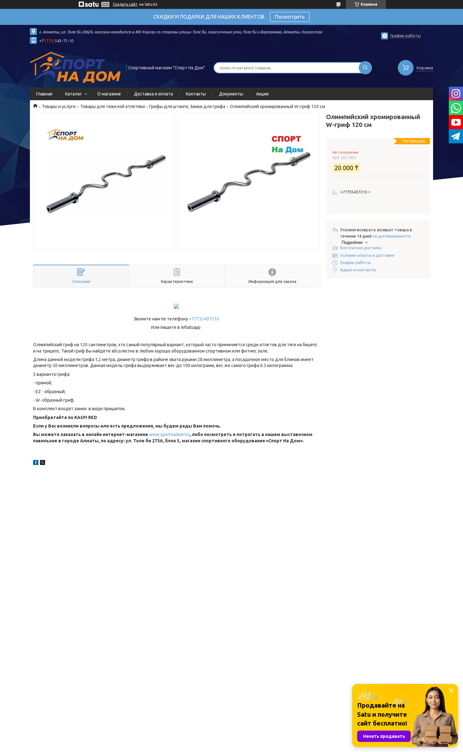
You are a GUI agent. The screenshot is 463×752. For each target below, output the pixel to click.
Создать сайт (125, 4)
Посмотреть (290, 17)
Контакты (196, 94)
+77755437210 (204, 318)
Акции (262, 94)
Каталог (73, 94)
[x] (42, 463)
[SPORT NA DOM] (75, 67)
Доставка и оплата (153, 94)
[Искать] (365, 67)
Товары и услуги (59, 106)
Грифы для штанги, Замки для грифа (187, 106)
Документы (231, 94)
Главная (44, 94)
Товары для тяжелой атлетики (112, 106)
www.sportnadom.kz (169, 434)
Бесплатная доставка (360, 247)
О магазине (109, 94)
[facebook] (35, 463)
